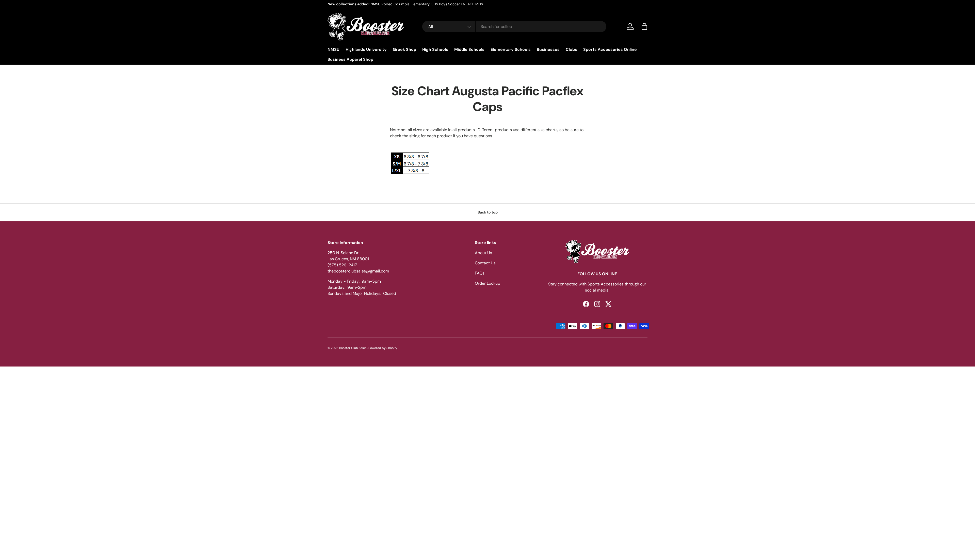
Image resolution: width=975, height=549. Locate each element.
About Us (483, 252)
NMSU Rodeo (381, 4)
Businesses (548, 49)
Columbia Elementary (412, 4)
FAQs (479, 273)
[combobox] (514, 26)
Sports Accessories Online (610, 49)
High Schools (435, 49)
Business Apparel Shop (350, 59)
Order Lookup (487, 283)
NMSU (333, 49)
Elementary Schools (511, 49)
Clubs (571, 49)
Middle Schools (469, 49)
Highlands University (366, 49)
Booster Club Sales (353, 348)
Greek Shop (404, 49)
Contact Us (485, 263)
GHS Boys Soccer (445, 4)
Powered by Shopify (382, 348)
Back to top (488, 212)
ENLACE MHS (472, 4)
